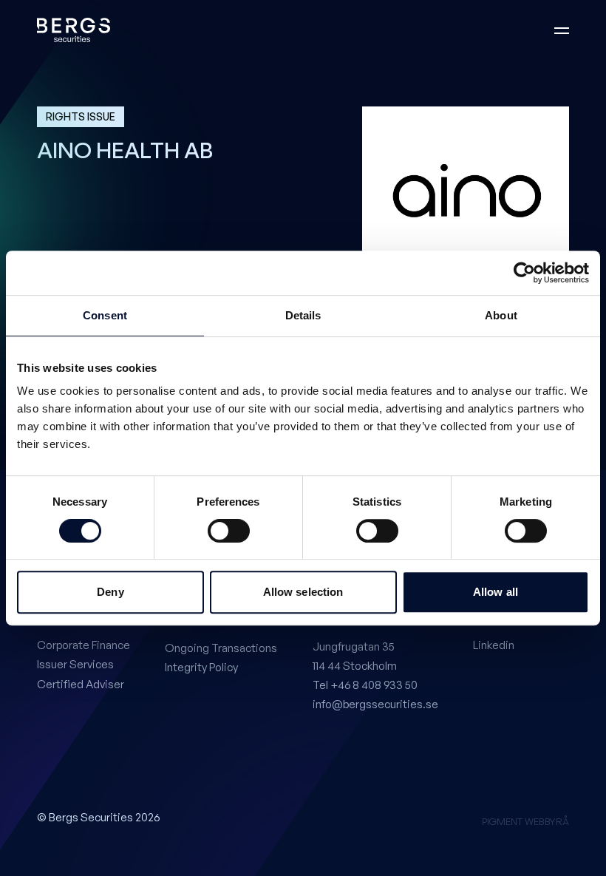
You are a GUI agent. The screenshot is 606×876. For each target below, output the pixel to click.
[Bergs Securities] (73, 30)
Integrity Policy (201, 667)
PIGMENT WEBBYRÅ (525, 821)
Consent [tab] (105, 315)
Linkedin (493, 645)
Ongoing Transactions (221, 648)
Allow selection (303, 591)
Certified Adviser (80, 684)
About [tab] (501, 315)
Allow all (495, 591)
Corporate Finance (83, 645)
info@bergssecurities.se (375, 704)
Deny (110, 591)
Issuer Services (75, 664)
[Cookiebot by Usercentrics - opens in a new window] (524, 273)
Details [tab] (303, 315)
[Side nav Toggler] (561, 30)
